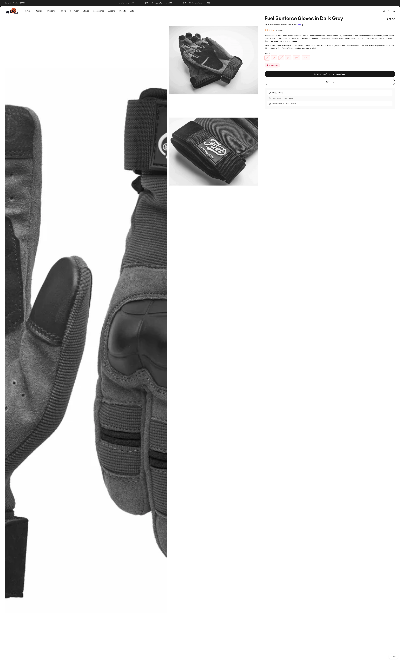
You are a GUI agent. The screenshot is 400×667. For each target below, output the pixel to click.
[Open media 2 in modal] (213, 60)
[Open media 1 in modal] (86, 340)
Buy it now (330, 82)
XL (288, 58)
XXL (296, 58)
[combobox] (16, 3)
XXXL (306, 58)
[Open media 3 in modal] (213, 151)
